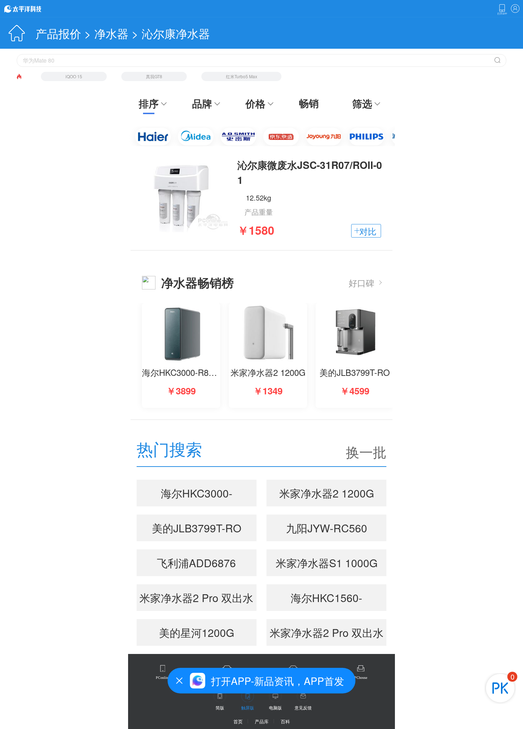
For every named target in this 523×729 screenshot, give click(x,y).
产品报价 (58, 33)
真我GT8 (154, 76)
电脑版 (275, 707)
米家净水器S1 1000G (326, 562)
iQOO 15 (73, 76)
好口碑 (361, 282)
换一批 (366, 451)
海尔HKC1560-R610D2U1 (326, 600)
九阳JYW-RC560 (326, 528)
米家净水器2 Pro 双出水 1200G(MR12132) (327, 635)
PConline (162, 678)
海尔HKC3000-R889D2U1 (196, 495)
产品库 (262, 721)
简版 (220, 707)
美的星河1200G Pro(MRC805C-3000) (197, 635)
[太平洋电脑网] (32, 8)
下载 (502, 9)
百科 (285, 721)
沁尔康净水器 (176, 33)
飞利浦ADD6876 (196, 562)
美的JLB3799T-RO (196, 528)
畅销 (309, 103)
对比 (367, 231)
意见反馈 (303, 707)
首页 (238, 721)
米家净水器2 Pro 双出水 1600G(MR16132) (196, 600)
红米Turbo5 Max (241, 76)
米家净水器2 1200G (326, 493)
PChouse (360, 678)
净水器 (111, 33)
